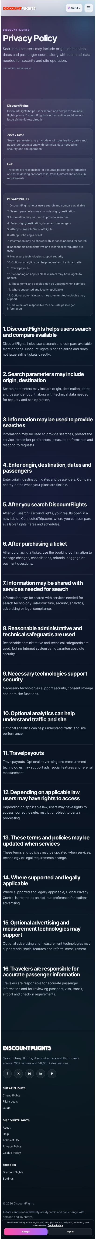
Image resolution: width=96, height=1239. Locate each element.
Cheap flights (11, 1095)
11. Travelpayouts (18, 268)
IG (29, 1073)
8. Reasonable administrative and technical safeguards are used (45, 248)
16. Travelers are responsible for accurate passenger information (41, 306)
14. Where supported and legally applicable (35, 289)
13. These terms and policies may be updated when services (46, 283)
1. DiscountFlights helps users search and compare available (46, 205)
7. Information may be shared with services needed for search (47, 241)
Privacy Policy (12, 1146)
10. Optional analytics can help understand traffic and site (44, 262)
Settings (8, 1178)
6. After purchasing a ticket (24, 235)
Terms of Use (11, 1140)
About (6, 1127)
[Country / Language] (88, 8)
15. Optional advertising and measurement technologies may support (46, 297)
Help (6, 1134)
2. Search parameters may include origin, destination (41, 211)
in (40, 1073)
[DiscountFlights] (19, 8)
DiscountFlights (13, 1172)
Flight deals (10, 1101)
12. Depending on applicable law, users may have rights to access (44, 275)
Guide (6, 1108)
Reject (70, 1231)
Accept (26, 1231)
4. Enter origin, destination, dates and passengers (39, 223)
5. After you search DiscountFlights (29, 229)
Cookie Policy (12, 1152)
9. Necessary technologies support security (35, 256)
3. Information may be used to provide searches (38, 217)
